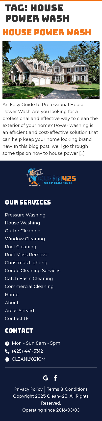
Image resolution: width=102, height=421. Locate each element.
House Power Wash (46, 32)
